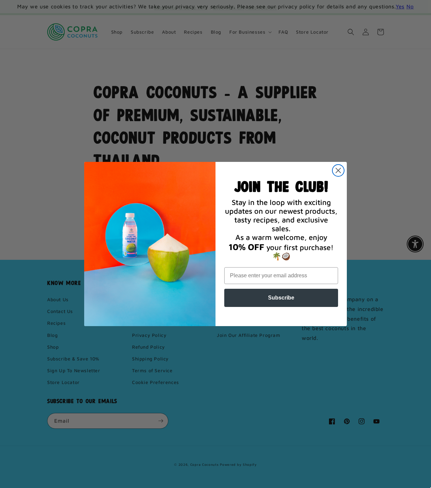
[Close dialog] (338, 170)
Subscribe (281, 298)
